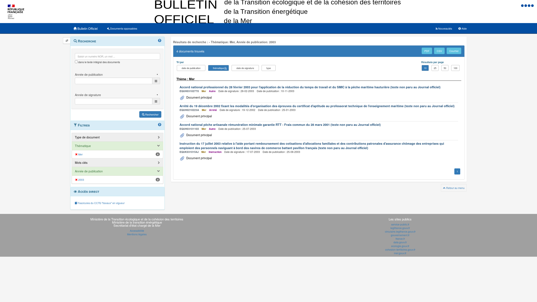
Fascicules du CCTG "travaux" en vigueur (101, 203)
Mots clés (81, 162)
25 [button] (435, 68)
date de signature (245, 68)
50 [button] (445, 68)
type (268, 68)
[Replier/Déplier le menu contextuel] (67, 40)
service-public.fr (400, 224)
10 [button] (425, 68)
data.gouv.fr (400, 242)
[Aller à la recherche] (529, 5)
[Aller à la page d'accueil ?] (532, 5)
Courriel (454, 51)
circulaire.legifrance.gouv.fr (400, 231)
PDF (426, 51)
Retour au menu (455, 188)
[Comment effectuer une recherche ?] (159, 40)
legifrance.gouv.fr (400, 228)
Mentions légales (137, 234)
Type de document (87, 137)
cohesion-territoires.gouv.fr (400, 249)
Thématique (83, 146)
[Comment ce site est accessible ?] (522, 5)
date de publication (191, 68)
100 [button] (455, 68)
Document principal (198, 97)
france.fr (400, 238)
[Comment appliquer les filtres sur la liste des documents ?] (159, 124)
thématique (218, 68)
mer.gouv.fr (400, 253)
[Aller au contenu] (526, 5)
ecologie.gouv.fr (400, 246)
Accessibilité (137, 230)
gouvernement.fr (400, 235)
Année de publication (89, 171)
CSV (439, 51)
